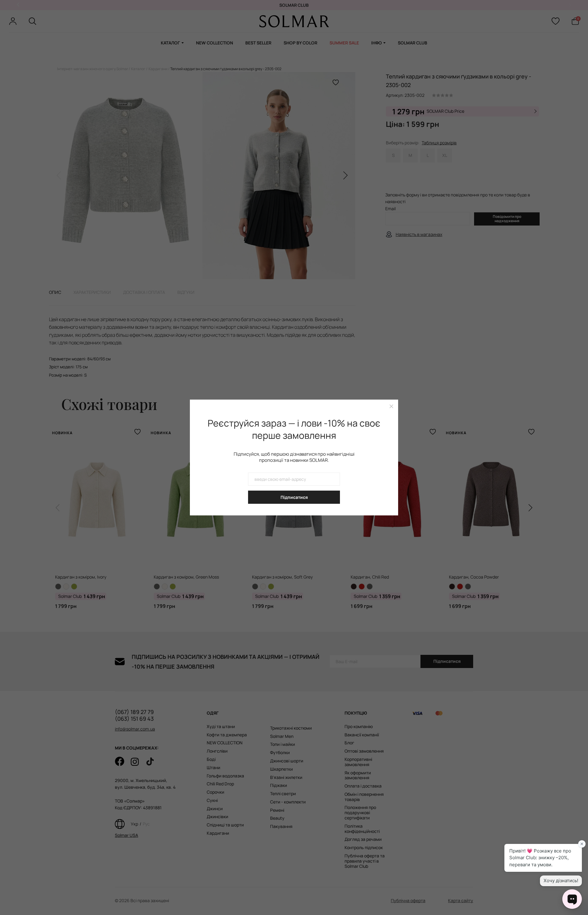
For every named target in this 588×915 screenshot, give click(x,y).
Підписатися (294, 497)
